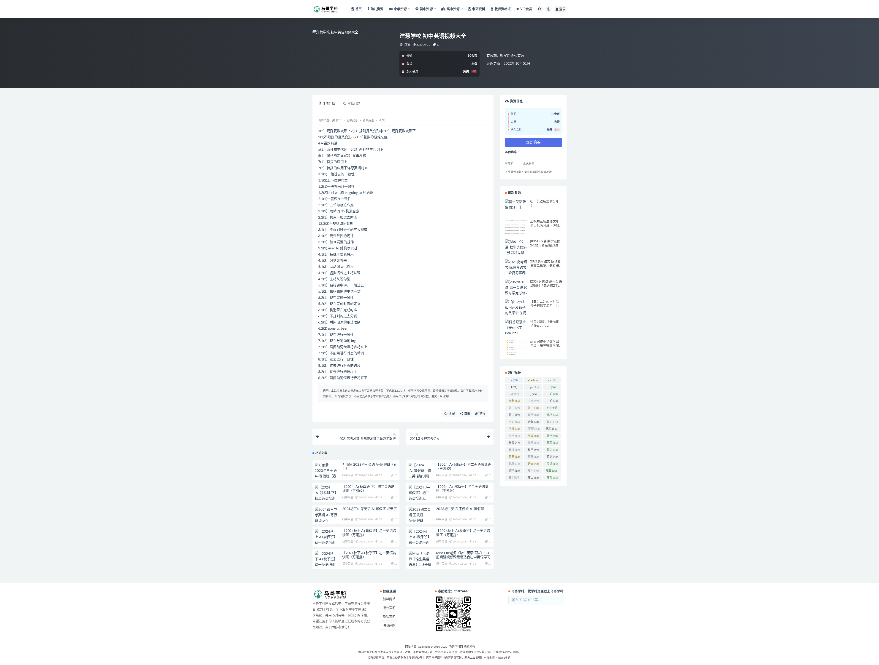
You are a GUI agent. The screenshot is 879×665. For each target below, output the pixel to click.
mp (533, 387)
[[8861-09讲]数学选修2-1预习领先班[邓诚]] (516, 250)
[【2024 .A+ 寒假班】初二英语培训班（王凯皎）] (420, 496)
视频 (514, 463)
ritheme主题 (503, 657)
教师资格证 (503, 9)
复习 (552, 422)
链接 (482, 413)
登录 (562, 9)
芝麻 (533, 456)
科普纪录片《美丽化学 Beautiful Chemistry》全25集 (544, 325)
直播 (514, 450)
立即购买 (533, 142)
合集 (533, 422)
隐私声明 (389, 617)
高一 (533, 470)
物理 (533, 442)
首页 (358, 9)
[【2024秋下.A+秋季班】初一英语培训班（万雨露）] (326, 562)
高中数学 (514, 478)
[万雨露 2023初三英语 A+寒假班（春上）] (326, 474)
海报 (466, 413)
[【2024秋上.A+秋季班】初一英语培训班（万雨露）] (420, 540)
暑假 (514, 442)
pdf (514, 394)
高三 (552, 470)
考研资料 (478, 9)
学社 (514, 428)
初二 (514, 415)
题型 (514, 470)
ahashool (533, 381)
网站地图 (410, 646)
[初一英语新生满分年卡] (516, 204)
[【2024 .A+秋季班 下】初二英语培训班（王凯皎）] (326, 496)
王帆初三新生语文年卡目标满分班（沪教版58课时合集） (544, 225)
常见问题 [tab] (353, 103)
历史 (514, 422)
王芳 (552, 442)
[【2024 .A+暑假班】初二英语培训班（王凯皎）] (420, 474)
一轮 (552, 394)
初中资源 (352, 120)
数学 (552, 436)
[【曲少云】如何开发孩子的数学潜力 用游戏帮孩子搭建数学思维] (516, 313)
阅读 (552, 463)
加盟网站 (389, 599)
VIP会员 (526, 9)
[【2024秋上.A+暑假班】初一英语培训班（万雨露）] (326, 540)
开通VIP (389, 626)
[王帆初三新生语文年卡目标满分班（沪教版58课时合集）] (516, 227)
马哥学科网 (456, 646)
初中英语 (404, 44)
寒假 (552, 428)
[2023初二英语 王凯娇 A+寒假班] (420, 515)
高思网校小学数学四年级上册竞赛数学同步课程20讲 (544, 346)
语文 (533, 463)
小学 (514, 436)
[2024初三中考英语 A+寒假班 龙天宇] (326, 515)
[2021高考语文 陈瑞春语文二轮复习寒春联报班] (516, 270)
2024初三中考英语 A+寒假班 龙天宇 (369, 509)
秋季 (533, 450)
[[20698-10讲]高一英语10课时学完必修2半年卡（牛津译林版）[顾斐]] (516, 293)
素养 (514, 456)
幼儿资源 (377, 9)
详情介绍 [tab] (328, 103)
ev (552, 380)
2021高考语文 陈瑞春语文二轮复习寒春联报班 (545, 265)
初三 (514, 408)
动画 (533, 415)
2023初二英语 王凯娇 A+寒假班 (460, 509)
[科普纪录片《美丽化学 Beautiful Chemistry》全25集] (516, 333)
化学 (552, 415)
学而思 (533, 428)
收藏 (451, 413)
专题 (514, 401)
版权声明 (389, 608)
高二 (533, 477)
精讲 (552, 450)
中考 (533, 401)
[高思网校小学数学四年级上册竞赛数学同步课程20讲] (516, 347)
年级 (533, 436)
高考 (552, 477)
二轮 (552, 401)
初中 (533, 408)
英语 (552, 456)
